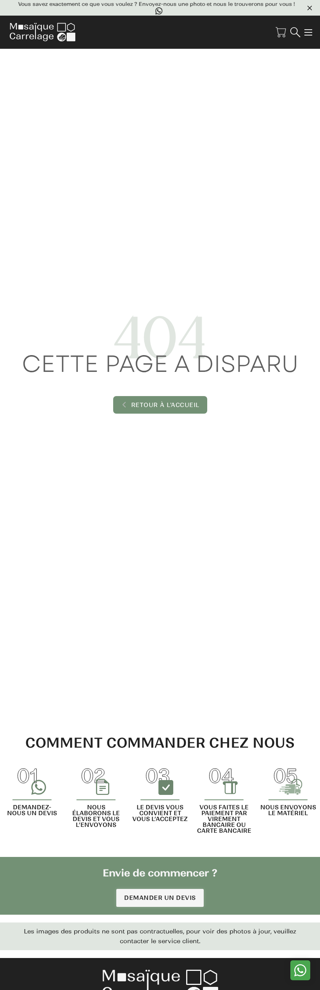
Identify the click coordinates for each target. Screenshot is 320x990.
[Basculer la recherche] (295, 32)
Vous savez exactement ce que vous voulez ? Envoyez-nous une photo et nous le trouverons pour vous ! (152, 4)
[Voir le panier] (281, 32)
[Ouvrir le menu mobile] (308, 32)
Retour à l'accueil (165, 405)
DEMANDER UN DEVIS (160, 897)
